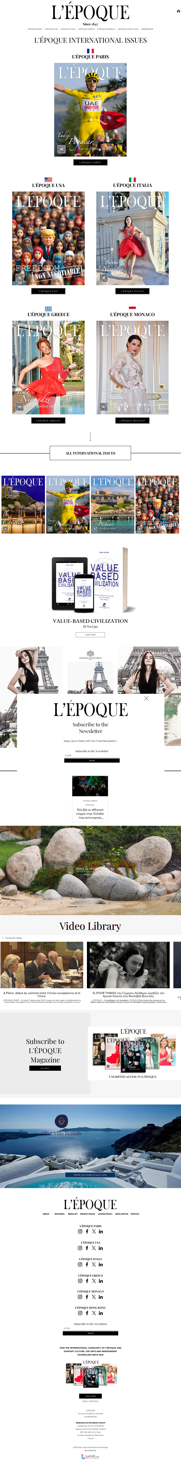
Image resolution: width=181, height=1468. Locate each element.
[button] (146, 698)
